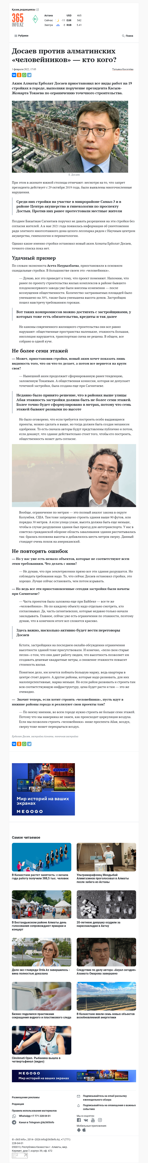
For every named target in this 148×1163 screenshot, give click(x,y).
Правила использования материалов (34, 1110)
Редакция (18, 1104)
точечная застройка (66, 736)
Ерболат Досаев (21, 736)
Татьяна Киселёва (122, 69)
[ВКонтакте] (14, 75)
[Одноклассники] (19, 75)
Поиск (129, 35)
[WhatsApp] (24, 75)
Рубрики (23, 35)
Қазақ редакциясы (23, 9)
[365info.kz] (22, 20)
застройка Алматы (42, 736)
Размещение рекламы (26, 1097)
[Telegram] (29, 75)
